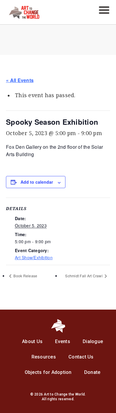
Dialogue (93, 341)
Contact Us (81, 357)
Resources (44, 357)
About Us (32, 341)
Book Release (24, 275)
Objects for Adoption (48, 372)
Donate (92, 372)
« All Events (20, 80)
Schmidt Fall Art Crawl (84, 275)
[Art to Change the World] (19, 17)
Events (62, 341)
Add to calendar (37, 182)
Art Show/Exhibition (34, 257)
